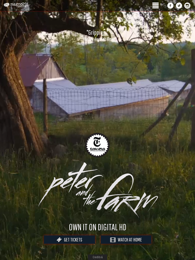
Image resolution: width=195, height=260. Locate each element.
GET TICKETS (72, 239)
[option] (97, 35)
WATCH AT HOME (129, 239)
